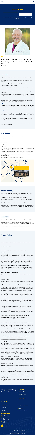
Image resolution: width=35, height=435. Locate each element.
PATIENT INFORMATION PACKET (11, 14)
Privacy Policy (4, 410)
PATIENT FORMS (22, 398)
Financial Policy (4, 407)
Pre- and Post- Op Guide (22, 394)
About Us (3, 404)
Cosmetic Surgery (21, 393)
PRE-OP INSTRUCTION (25, 14)
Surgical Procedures (22, 391)
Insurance (3, 409)
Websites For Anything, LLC (21, 433)
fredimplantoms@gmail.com (23, 410)
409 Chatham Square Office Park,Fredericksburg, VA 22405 (24, 404)
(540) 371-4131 (21, 406)
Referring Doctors (4, 405)
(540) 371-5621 (21, 408)
